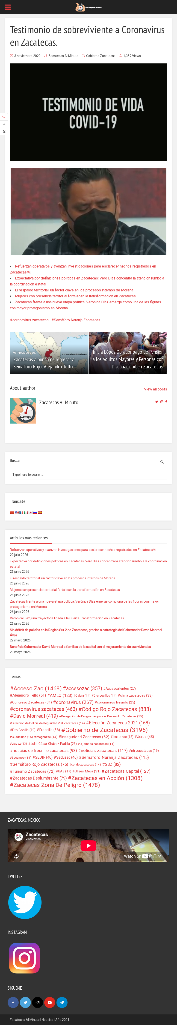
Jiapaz (19, 743)
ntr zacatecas (145, 750)
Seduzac (67, 757)
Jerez (145, 737)
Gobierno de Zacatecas (106, 730)
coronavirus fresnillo (116, 702)
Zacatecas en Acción (107, 778)
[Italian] (26, 512)
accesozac (84, 688)
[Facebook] (13, 1002)
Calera (83, 695)
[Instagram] (37, 1002)
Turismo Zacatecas (34, 771)
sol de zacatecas (86, 764)
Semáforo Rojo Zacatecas (40, 764)
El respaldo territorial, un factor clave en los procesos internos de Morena (74, 290)
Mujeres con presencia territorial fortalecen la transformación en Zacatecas (75, 296)
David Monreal (35, 716)
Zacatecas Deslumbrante (40, 778)
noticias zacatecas (104, 750)
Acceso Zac (38, 688)
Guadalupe (22, 737)
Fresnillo (49, 730)
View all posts (155, 389)
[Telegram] (62, 1002)
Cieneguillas (105, 695)
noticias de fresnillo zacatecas (45, 750)
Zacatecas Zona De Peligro (57, 785)
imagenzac (46, 737)
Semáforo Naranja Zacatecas (77, 320)
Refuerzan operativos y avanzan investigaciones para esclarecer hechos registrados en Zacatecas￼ (83, 550)
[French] (21, 512)
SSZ (113, 764)
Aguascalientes (121, 688)
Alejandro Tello (29, 695)
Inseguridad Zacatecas (85, 737)
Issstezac (123, 737)
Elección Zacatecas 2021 (119, 723)
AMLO (61, 695)
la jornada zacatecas (97, 744)
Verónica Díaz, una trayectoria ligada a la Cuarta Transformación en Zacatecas (67, 618)
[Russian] (35, 512)
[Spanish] (40, 512)
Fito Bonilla (23, 730)
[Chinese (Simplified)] (12, 512)
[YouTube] (49, 1002)
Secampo (21, 757)
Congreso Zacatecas (32, 702)
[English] (17, 512)
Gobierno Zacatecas (100, 56)
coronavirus (75, 702)
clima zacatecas (136, 695)
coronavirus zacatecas (30, 320)
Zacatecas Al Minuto (63, 56)
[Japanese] (30, 512)
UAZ (64, 771)
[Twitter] (25, 1002)
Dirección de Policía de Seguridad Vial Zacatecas (48, 723)
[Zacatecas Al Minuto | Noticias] (88, 7)
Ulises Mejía (87, 771)
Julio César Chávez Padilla (53, 744)
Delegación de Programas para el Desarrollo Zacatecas (102, 716)
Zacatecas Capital (127, 771)
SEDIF (44, 757)
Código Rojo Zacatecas (116, 709)
